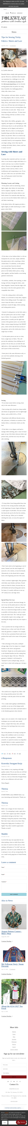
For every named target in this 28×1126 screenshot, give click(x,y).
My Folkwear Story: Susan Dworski (12, 965)
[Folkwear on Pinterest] (17, 1082)
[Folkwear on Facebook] (11, 1082)
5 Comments (12, 969)
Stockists (14, 1039)
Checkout (19, 12)
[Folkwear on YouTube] (14, 1082)
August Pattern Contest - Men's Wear (11, 932)
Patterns (14, 1031)
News (14, 32)
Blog (14, 1037)
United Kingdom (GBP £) (13, 1108)
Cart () (13, 12)
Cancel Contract (14, 1049)
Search (14, 1047)
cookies (6, 1112)
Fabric (14, 1034)
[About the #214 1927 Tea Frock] (14, 991)
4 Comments (13, 45)
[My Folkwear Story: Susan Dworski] (14, 954)
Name (3, 867)
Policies (14, 1044)
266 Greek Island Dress (9, 84)
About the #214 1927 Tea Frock (12, 1007)
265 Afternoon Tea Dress (14, 81)
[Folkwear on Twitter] (8, 1082)
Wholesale (14, 1042)
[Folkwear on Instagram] (20, 1082)
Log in (7, 12)
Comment (4, 881)
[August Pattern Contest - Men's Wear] (14, 916)
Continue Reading (6, 941)
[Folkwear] (14, 19)
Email (3, 874)
